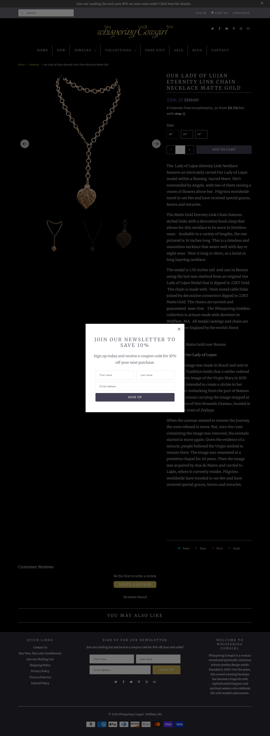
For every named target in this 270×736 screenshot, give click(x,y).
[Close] (179, 329)
